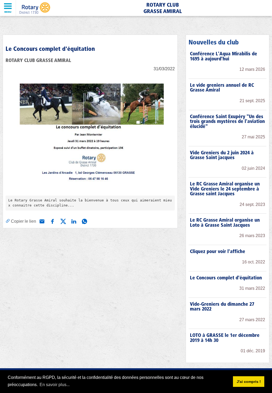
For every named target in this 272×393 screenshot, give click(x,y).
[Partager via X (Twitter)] (62, 221)
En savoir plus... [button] (55, 384)
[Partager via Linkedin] (73, 221)
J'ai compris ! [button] (249, 381)
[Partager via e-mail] (41, 221)
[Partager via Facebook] (52, 221)
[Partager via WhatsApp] (84, 221)
